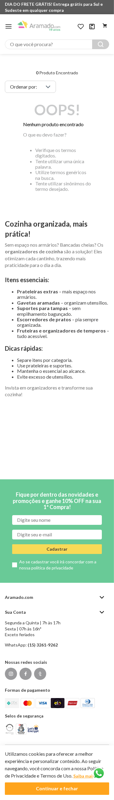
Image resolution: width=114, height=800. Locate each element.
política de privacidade (52, 567)
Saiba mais (84, 775)
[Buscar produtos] (100, 44)
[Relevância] (30, 87)
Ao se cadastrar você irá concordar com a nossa (57, 564)
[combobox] (57, 44)
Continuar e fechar (57, 788)
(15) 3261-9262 (43, 644)
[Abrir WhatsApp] (99, 773)
